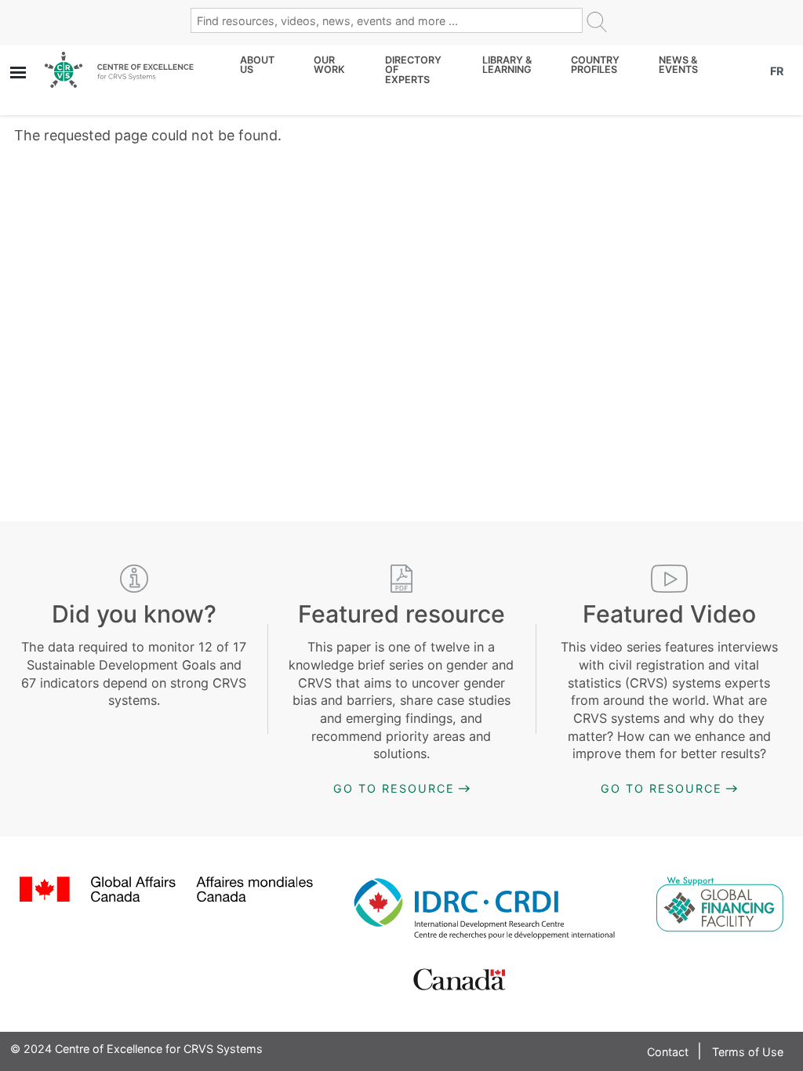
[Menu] (17, 74)
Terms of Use (747, 1051)
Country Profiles (595, 66)
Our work (329, 66)
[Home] (119, 70)
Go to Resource (394, 788)
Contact (668, 1051)
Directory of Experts (413, 70)
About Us (257, 66)
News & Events (678, 66)
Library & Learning (507, 66)
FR (776, 71)
